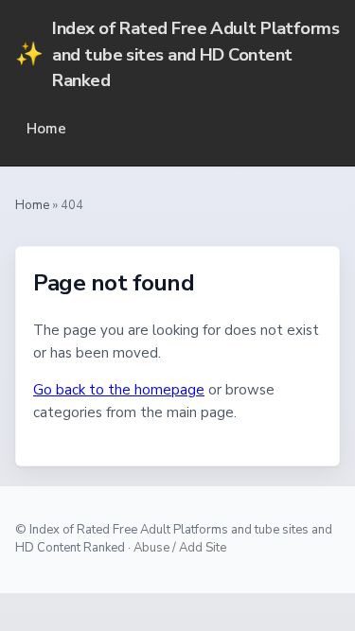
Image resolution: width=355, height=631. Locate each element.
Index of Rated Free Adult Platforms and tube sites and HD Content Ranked (177, 54)
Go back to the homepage (118, 389)
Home (46, 128)
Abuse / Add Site (179, 547)
